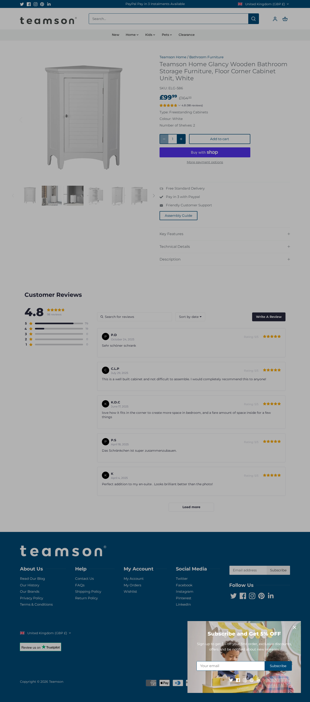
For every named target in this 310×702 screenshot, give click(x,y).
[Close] (295, 627)
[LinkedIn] (258, 680)
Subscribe (278, 666)
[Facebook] (238, 680)
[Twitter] (231, 680)
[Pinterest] (251, 680)
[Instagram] (245, 680)
